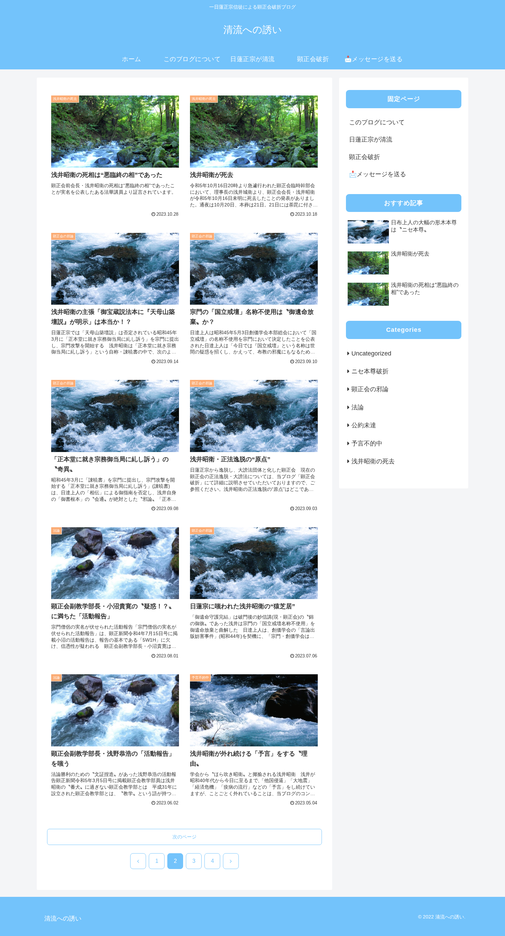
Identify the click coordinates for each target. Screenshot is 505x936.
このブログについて (377, 122)
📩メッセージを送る (377, 174)
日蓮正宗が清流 (370, 139)
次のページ (184, 836)
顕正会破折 (364, 157)
